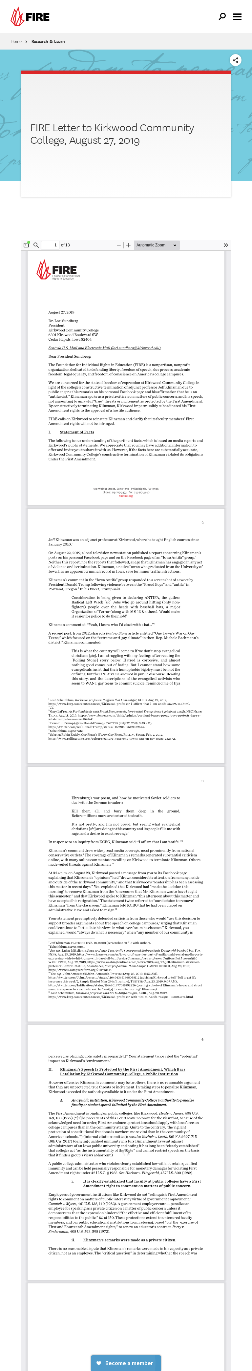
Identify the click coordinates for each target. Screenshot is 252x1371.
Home (16, 41)
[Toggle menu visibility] (237, 16)
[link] (31, 17)
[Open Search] (222, 17)
